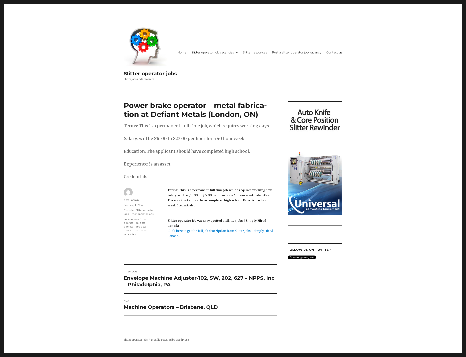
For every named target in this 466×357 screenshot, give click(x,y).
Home (181, 52)
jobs (136, 219)
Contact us (334, 52)
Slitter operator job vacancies (212, 52)
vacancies (130, 234)
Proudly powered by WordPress (170, 339)
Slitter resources (255, 52)
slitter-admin (131, 199)
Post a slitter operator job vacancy (296, 52)
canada (128, 219)
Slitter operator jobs (150, 73)
